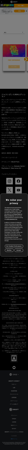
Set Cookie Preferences (14, 246)
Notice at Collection (9, 216)
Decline (9, 250)
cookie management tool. (11, 219)
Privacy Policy (16, 214)
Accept (19, 250)
